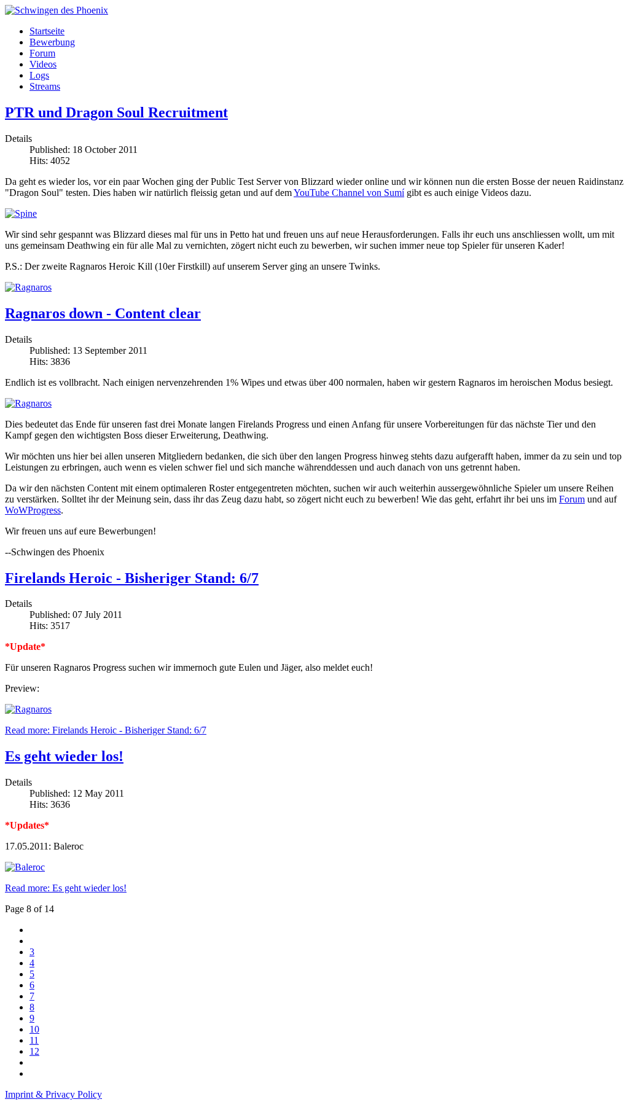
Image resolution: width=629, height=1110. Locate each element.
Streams (44, 86)
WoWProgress (33, 510)
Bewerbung (52, 42)
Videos (43, 64)
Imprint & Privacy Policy (53, 1094)
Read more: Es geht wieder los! (66, 888)
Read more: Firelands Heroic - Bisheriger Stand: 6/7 (105, 730)
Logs (39, 75)
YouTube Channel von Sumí (349, 192)
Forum (42, 53)
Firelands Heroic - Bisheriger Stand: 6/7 (132, 578)
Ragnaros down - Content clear (103, 313)
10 (34, 1029)
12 (34, 1051)
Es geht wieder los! (64, 756)
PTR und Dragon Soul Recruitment (116, 112)
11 (34, 1040)
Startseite (46, 31)
